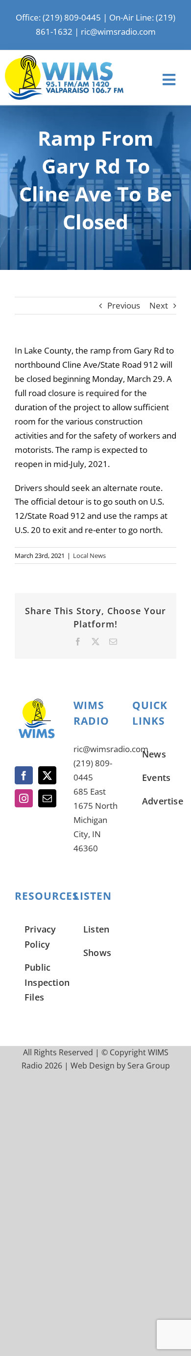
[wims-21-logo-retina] (64, 59)
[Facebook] (24, 775)
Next (158, 305)
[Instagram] (24, 798)
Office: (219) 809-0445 (58, 17)
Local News (89, 555)
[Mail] (47, 798)
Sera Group (148, 1065)
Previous (123, 305)
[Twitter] (47, 775)
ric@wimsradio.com (118, 31)
